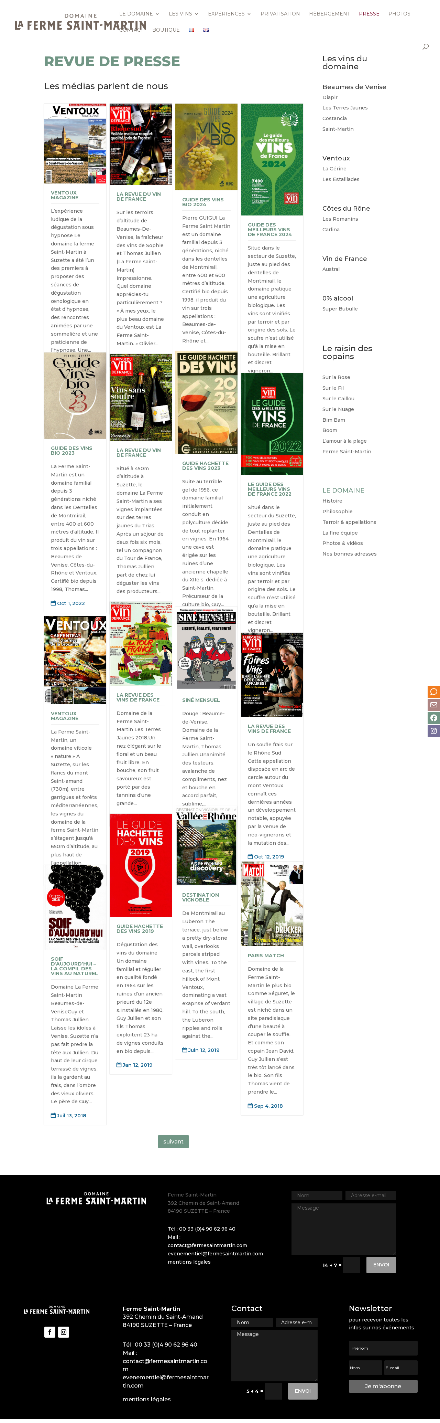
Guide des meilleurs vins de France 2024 (270, 230)
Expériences (226, 14)
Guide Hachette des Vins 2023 (205, 465)
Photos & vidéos (342, 543)
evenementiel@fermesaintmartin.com (215, 1254)
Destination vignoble (200, 897)
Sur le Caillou (338, 399)
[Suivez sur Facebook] (49, 1332)
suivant (173, 1141)
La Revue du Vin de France (139, 452)
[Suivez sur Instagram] (63, 1332)
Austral (331, 269)
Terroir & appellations (349, 522)
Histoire (332, 501)
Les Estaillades (341, 179)
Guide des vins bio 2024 (203, 202)
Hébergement (329, 14)
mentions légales (189, 1262)
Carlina (331, 229)
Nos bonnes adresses (349, 554)
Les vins (180, 14)
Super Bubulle (340, 309)
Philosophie (337, 511)
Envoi (381, 1265)
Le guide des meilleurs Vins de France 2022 (270, 489)
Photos (399, 14)
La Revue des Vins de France (138, 697)
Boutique (166, 30)
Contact (131, 30)
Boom (329, 430)
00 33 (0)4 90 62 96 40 (207, 1229)
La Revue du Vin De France (139, 196)
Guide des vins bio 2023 (71, 450)
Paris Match (266, 955)
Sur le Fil (333, 388)
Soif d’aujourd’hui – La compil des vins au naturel (74, 966)
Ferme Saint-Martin (346, 452)
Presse (369, 14)
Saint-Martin (338, 129)
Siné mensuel (201, 700)
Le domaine (136, 14)
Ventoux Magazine (64, 195)
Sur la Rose (336, 377)
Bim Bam (333, 420)
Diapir (330, 97)
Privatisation (280, 14)
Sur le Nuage (338, 409)
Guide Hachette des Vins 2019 (140, 928)
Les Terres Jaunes (345, 108)
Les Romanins (340, 219)
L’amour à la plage (344, 441)
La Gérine (334, 169)
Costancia (334, 118)
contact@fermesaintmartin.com (207, 1245)
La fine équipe (340, 533)
